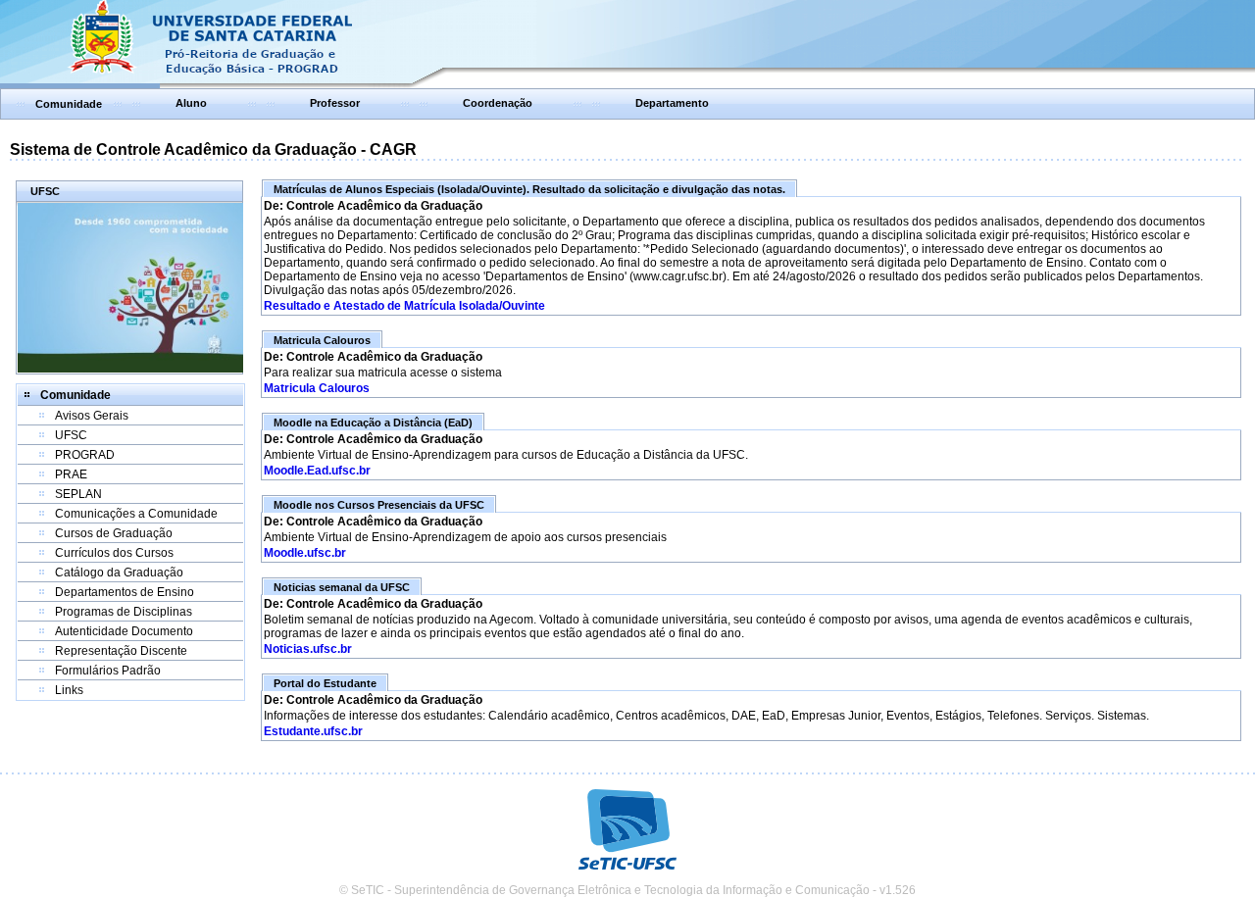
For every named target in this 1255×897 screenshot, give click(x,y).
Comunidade (68, 104)
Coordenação (497, 103)
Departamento (672, 103)
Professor (335, 103)
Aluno (191, 103)
